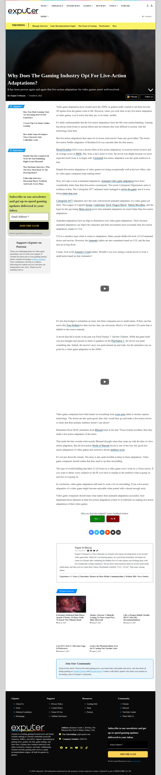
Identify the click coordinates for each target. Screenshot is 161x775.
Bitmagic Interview (40, 26)
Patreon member (29, 262)
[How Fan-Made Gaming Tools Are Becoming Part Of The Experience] (14, 115)
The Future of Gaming (89, 26)
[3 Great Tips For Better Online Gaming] (14, 126)
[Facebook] (90, 553)
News (44, 6)
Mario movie (118, 217)
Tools (109, 6)
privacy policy (41, 233)
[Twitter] (96, 553)
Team (18, 736)
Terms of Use (57, 740)
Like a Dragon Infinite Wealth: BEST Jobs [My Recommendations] (137, 641)
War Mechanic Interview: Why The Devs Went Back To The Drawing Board (36, 170)
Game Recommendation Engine (64, 26)
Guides (85, 6)
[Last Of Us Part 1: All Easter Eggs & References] (71, 661)
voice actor (130, 422)
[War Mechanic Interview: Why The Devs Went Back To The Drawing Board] (14, 170)
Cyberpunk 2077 (65, 209)
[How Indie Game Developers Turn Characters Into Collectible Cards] (14, 137)
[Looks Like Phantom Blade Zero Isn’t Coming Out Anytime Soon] (105, 661)
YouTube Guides (130, 740)
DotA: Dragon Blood (136, 213)
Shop (89, 736)
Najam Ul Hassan (17, 95)
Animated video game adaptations (128, 189)
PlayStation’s (107, 26)
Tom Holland (90, 333)
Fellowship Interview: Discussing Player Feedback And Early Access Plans (36, 181)
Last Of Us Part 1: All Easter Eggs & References (69, 673)
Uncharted (133, 166)
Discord (126, 736)
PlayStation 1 (141, 349)
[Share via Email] (113, 553)
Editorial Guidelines (25, 740)
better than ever (127, 201)
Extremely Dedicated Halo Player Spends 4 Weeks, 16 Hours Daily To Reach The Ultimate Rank (68, 643)
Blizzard (105, 438)
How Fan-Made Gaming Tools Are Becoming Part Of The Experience (36, 115)
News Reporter (80, 571)
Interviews (72, 6)
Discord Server (115, 699)
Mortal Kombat (64, 158)
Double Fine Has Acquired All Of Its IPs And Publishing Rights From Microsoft (36, 159)
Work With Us (129, 744)
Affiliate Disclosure (60, 744)
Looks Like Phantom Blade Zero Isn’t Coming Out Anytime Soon (104, 673)
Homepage (21, 744)
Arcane (106, 213)
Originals (57, 6)
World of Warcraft (122, 453)
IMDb (97, 162)
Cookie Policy (57, 736)
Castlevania (117, 213)
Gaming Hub (93, 731)
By (9, 95)
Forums (122, 6)
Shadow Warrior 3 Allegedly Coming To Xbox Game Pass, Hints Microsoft (103, 641)
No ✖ (113, 539)
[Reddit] (107, 553)
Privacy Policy (57, 731)
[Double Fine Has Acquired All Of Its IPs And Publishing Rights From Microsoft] (14, 159)
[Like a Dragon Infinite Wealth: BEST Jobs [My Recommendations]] (138, 628)
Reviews (98, 6)
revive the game (87, 201)
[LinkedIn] (102, 553)
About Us (20, 731)
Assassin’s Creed (86, 260)
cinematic (114, 248)
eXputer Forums (96, 699)
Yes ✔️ (97, 539)
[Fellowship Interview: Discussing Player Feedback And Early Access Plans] (14, 181)
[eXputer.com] (23, 11)
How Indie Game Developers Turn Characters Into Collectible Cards (36, 137)
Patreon (90, 740)
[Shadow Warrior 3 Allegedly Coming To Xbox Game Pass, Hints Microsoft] (105, 628)
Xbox (118, 26)
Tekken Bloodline (65, 217)
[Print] (118, 553)
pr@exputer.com (85, 762)
